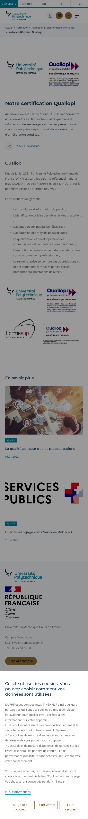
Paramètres (47, 805)
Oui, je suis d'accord (20, 806)
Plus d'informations (18, 792)
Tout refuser (70, 806)
